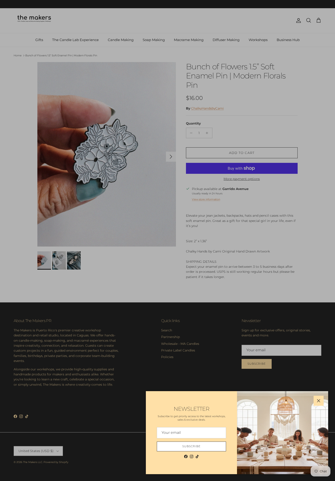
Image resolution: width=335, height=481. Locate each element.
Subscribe (191, 446)
